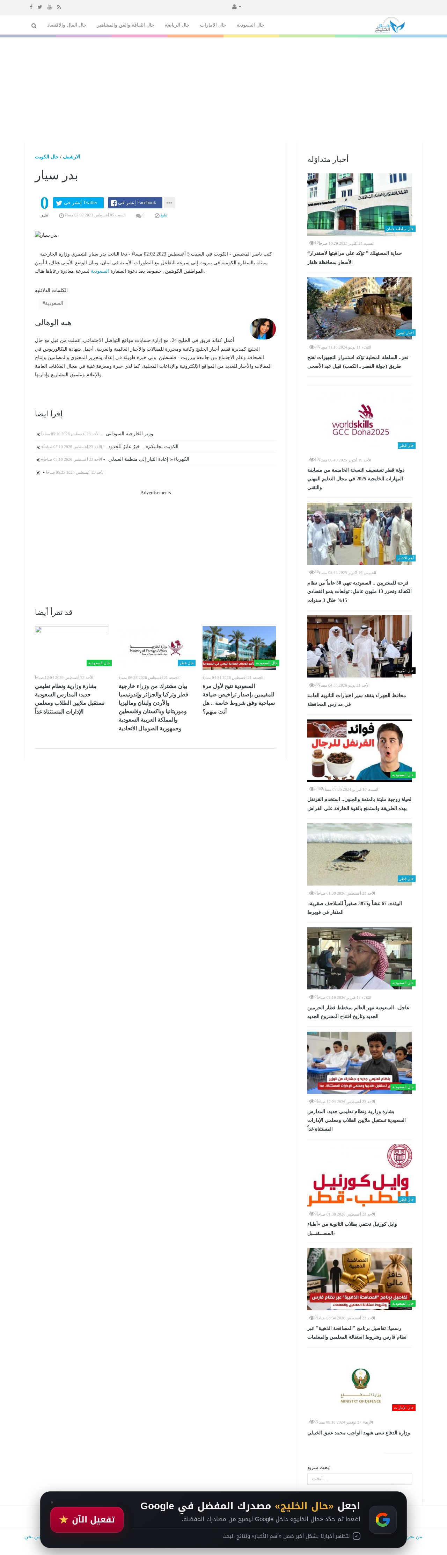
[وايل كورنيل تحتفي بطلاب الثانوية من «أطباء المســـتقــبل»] (359, 1175)
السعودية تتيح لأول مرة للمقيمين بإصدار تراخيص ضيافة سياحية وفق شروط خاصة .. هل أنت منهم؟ (239, 699)
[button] (235, 6)
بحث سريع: (318, 1467)
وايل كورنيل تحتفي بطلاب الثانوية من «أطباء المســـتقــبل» (352, 1228)
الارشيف (71, 156)
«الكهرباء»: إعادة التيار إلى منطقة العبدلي (114, 459)
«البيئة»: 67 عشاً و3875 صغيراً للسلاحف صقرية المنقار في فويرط (354, 908)
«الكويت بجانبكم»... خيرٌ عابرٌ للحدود (109, 446)
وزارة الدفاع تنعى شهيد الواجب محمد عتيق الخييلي (358, 1432)
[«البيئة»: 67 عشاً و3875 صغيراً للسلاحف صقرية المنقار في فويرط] (359, 854)
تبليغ (163, 215)
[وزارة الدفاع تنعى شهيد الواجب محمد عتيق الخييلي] (359, 1383)
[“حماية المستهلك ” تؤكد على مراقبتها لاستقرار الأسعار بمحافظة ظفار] (359, 204)
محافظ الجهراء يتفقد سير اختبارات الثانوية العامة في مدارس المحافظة (356, 700)
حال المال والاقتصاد (67, 25)
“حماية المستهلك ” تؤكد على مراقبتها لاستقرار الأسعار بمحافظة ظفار (354, 258)
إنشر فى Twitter (80, 202)
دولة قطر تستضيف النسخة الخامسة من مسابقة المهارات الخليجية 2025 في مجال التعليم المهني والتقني (355, 478)
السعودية (100, 271)
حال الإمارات (213, 25)
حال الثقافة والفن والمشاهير (125, 25)
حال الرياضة (177, 25)
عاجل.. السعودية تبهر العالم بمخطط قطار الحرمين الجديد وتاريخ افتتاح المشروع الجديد (358, 1012)
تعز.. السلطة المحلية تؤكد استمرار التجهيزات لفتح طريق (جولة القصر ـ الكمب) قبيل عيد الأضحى (357, 362)
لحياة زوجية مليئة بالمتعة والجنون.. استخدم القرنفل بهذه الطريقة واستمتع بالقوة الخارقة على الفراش (359, 804)
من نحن (414, 1536)
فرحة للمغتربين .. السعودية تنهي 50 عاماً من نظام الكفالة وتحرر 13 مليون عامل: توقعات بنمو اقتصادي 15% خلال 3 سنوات (359, 591)
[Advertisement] (223, 90)
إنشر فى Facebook (137, 202)
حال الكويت (47, 156)
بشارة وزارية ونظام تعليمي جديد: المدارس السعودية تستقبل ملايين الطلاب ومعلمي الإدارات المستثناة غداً (69, 699)
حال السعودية (250, 25)
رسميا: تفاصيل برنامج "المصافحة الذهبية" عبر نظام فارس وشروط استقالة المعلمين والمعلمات (356, 1333)
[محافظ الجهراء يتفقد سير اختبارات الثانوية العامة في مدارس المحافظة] (359, 646)
